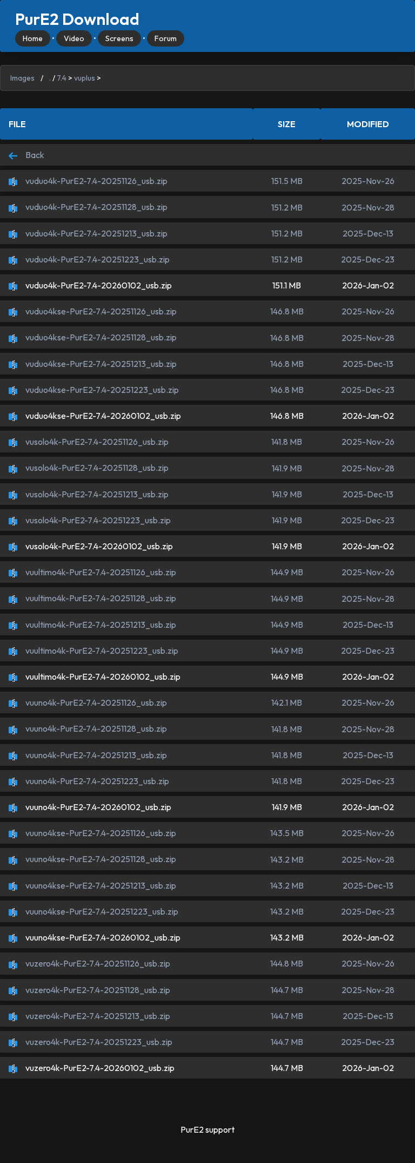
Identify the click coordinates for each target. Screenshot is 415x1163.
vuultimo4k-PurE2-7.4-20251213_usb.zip (100, 624)
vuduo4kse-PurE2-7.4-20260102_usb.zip (102, 415)
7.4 (61, 78)
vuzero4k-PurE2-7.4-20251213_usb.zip (97, 1015)
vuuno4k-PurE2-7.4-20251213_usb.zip (95, 755)
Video (74, 38)
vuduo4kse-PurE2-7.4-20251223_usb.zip (101, 389)
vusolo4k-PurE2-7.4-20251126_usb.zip (96, 441)
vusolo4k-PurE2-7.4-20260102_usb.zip (98, 546)
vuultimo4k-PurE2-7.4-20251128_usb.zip (100, 598)
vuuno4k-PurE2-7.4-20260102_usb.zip (97, 806)
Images (22, 78)
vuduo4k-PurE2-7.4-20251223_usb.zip (97, 259)
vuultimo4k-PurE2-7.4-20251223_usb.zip (101, 650)
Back (34, 154)
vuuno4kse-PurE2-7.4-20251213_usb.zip (100, 885)
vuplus (84, 78)
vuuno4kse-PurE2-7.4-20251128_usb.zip (100, 858)
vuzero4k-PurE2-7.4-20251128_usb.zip (97, 989)
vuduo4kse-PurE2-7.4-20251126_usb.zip (100, 311)
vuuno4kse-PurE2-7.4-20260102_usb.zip (102, 937)
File (17, 124)
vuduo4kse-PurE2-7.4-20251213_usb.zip (100, 363)
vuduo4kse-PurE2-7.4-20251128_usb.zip (100, 337)
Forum (166, 38)
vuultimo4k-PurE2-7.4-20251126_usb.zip (100, 572)
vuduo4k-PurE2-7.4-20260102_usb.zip (98, 285)
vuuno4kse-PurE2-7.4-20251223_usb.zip (101, 911)
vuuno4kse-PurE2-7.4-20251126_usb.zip (100, 832)
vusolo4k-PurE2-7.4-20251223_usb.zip (97, 520)
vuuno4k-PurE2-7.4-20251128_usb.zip (95, 728)
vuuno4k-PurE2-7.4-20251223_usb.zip (96, 781)
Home (33, 38)
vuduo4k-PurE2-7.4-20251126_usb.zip (96, 180)
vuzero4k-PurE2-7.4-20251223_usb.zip (98, 1041)
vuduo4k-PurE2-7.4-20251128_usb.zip (96, 206)
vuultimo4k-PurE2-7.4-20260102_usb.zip (102, 676)
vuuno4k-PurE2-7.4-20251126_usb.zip (95, 702)
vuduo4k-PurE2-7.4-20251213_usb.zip (96, 233)
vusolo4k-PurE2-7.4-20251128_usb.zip (96, 467)
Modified (368, 124)
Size (287, 124)
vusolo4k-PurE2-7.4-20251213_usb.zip (96, 494)
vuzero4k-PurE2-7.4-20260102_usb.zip (99, 1067)
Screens (119, 38)
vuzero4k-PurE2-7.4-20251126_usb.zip (97, 963)
